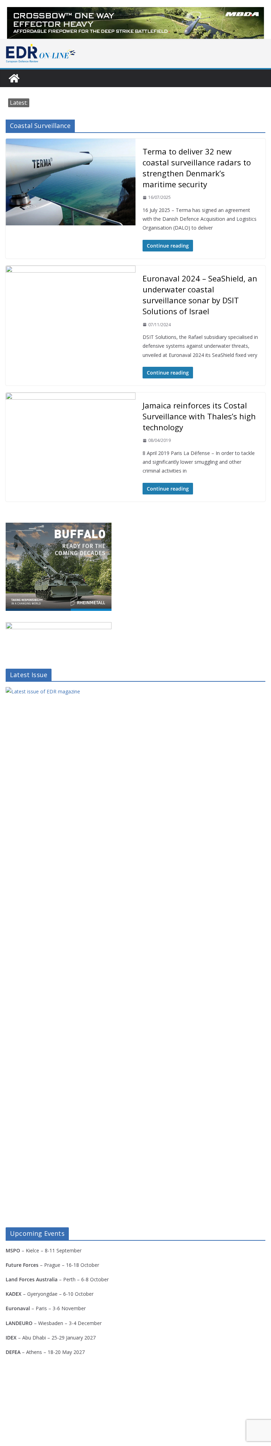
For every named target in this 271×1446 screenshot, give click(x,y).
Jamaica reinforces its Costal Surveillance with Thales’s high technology (199, 416)
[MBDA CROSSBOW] (135, 23)
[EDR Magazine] (14, 78)
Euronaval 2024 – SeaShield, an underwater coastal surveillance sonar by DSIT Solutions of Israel (200, 295)
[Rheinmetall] (59, 527)
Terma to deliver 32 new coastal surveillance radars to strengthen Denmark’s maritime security (197, 168)
